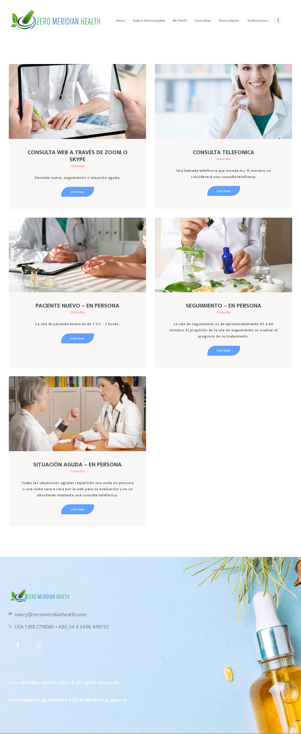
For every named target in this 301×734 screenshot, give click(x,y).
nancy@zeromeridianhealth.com (50, 614)
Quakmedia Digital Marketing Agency (84, 700)
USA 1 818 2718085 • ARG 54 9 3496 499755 (62, 627)
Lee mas (77, 192)
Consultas (77, 166)
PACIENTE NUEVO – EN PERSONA (77, 305)
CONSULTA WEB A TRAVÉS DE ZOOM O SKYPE (78, 156)
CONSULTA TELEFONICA (223, 152)
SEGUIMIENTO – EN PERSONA (223, 305)
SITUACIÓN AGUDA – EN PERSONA (77, 464)
